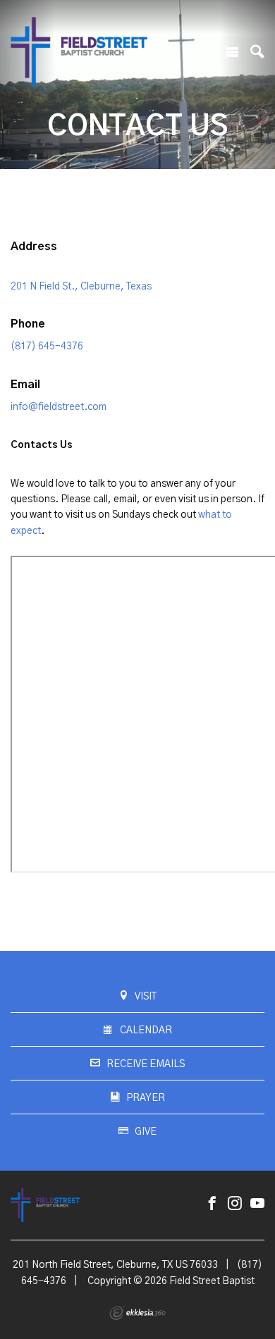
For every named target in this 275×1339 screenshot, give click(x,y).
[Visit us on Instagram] (235, 1204)
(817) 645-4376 (47, 346)
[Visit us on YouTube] (257, 1204)
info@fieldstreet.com (58, 407)
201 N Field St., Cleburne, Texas (81, 287)
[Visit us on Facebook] (212, 1204)
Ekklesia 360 (137, 1313)
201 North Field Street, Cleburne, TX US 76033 (115, 1265)
